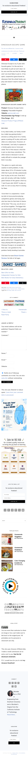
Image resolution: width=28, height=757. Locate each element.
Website (4, 366)
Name (4, 353)
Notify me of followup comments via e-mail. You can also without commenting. (13, 375)
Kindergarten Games (5, 288)
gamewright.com (13, 113)
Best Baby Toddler (10, 290)
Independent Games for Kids (11, 275)
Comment (5, 335)
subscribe (4, 378)
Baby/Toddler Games (10, 287)
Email (3, 360)
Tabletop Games (21, 288)
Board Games (18, 287)
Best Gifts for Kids (7, 272)
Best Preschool (18, 290)
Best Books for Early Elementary (12, 278)
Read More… (11, 715)
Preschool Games (13, 288)
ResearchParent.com (14, 25)
